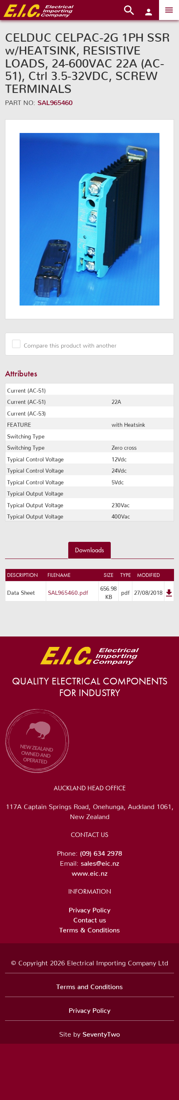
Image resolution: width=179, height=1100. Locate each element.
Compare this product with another (70, 344)
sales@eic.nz (100, 861)
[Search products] (129, 10)
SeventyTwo (101, 1032)
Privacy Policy (89, 908)
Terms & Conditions (89, 928)
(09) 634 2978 (101, 851)
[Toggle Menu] (169, 10)
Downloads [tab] (89, 550)
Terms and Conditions (89, 984)
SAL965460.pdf (68, 591)
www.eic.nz (89, 871)
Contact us (89, 918)
